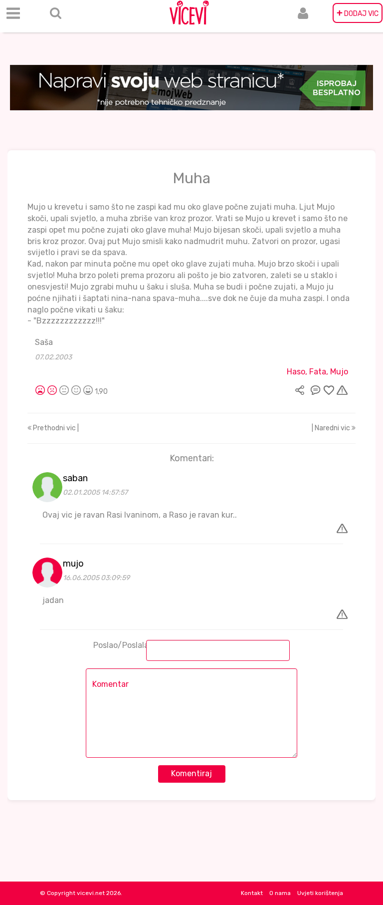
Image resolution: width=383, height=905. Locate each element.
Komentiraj (191, 773)
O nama (280, 893)
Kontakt (252, 893)
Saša (44, 342)
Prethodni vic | (55, 428)
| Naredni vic (332, 428)
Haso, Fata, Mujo (317, 371)
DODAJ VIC (358, 12)
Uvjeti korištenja (320, 893)
